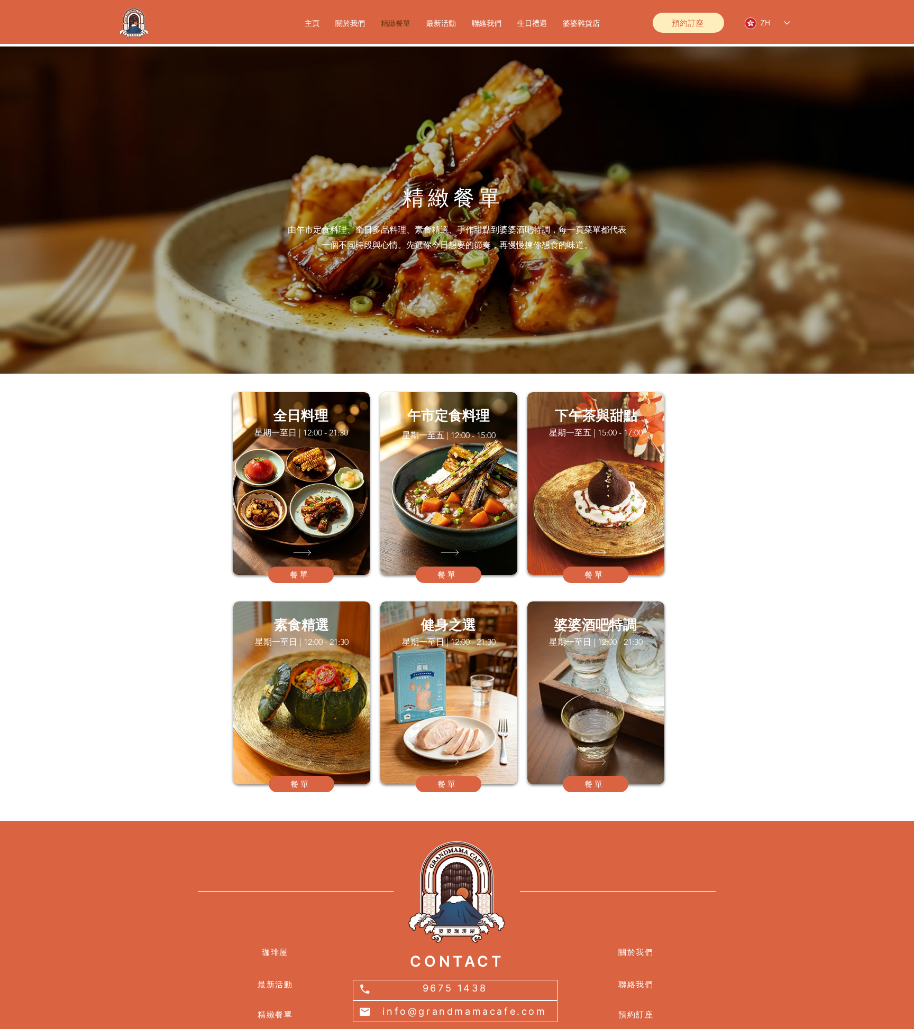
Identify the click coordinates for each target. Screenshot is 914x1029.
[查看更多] (301, 552)
